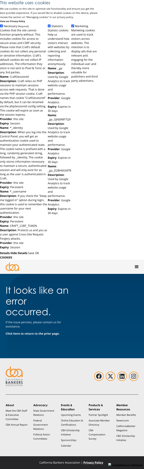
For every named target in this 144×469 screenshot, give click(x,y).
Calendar (66, 445)
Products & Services (96, 407)
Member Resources (123, 407)
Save (31, 253)
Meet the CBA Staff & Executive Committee (16, 415)
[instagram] (133, 376)
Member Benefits (126, 414)
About (10, 405)
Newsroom (122, 420)
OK (37, 253)
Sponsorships (68, 440)
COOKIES (6, 257)
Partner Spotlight (98, 414)
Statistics (57, 26)
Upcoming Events (71, 414)
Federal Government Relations (40, 424)
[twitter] (110, 376)
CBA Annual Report (16, 424)
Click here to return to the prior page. (33, 333)
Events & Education (68, 407)
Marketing (81, 26)
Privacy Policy (93, 462)
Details (5, 253)
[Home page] (12, 267)
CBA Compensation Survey (97, 434)
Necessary (16, 26)
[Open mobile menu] (136, 266)
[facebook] (99, 376)
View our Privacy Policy (12, 21)
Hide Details (19, 253)
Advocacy (40, 405)
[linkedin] (122, 376)
